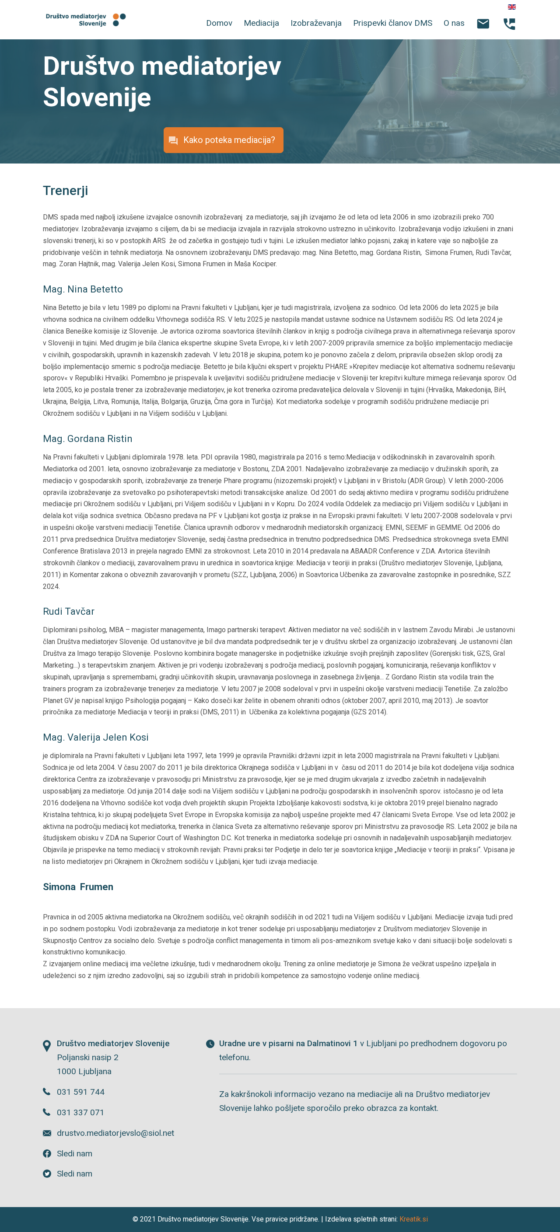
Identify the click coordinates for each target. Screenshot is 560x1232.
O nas (454, 23)
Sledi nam (74, 1153)
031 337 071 (81, 1112)
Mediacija (261, 23)
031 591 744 (81, 1092)
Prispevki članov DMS (392, 23)
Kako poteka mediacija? (229, 140)
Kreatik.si (413, 1219)
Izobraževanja (316, 23)
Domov (219, 23)
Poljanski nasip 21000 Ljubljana (113, 1057)
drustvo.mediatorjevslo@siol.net (115, 1133)
